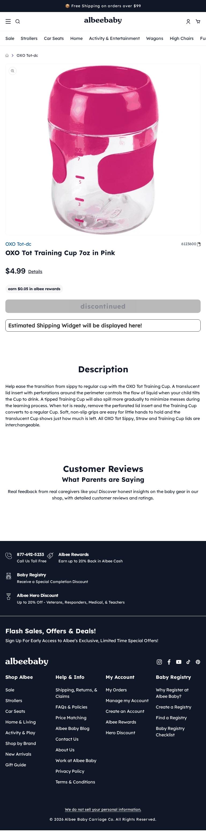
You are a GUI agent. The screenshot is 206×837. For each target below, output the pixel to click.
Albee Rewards (121, 722)
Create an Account (125, 711)
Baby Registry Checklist (170, 731)
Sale (9, 38)
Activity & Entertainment (114, 38)
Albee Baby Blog (72, 728)
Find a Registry (171, 717)
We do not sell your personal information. (103, 809)
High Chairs (182, 38)
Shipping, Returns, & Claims (76, 693)
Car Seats (54, 38)
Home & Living (20, 722)
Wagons (154, 38)
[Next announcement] (199, 6)
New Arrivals (18, 754)
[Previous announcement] (7, 6)
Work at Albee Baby (76, 760)
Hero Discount (120, 732)
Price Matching (71, 717)
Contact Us (67, 739)
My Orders (116, 689)
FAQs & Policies (71, 707)
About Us (65, 749)
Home (76, 38)
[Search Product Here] (17, 21)
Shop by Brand (20, 743)
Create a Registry (173, 707)
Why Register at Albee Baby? (172, 693)
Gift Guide (15, 764)
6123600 (188, 243)
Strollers (29, 38)
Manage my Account (127, 700)
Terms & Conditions (75, 782)
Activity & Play (20, 732)
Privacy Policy (70, 771)
